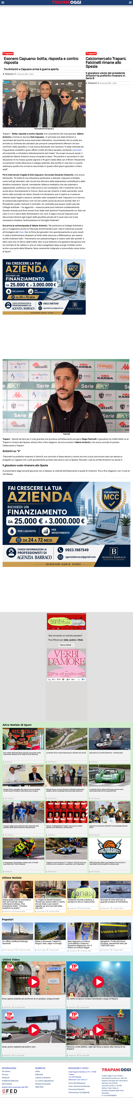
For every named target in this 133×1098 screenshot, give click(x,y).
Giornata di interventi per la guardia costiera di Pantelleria (114, 901)
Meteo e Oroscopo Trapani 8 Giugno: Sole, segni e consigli (15, 942)
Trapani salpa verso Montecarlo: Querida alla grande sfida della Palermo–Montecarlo (21, 826)
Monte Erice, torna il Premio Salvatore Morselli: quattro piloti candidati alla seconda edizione (65, 790)
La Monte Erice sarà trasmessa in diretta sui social (66, 753)
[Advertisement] (66, 28)
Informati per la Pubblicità (78, 1092)
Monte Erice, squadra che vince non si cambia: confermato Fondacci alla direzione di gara (21, 790)
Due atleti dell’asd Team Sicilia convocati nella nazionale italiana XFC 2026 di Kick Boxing (22, 753)
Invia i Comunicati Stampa (79, 1086)
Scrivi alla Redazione (76, 1083)
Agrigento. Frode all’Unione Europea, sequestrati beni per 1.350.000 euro (81, 943)
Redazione (9, 74)
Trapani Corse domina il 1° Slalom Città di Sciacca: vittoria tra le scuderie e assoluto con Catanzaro (66, 863)
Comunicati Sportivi (76, 1089)
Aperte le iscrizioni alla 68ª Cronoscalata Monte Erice (108, 826)
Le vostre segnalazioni (44, 1081)
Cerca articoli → (66, 645)
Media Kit (5, 1078)
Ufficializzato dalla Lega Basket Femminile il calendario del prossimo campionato (107, 863)
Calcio (32, 74)
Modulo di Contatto (43, 1084)
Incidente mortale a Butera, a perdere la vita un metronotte (81, 901)
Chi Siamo (6, 1071)
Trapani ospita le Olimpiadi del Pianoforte (114, 942)
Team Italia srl (82, 1080)
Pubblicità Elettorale (10, 1081)
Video (37, 1071)
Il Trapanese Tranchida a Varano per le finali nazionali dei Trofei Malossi (20, 863)
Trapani (8, 53)
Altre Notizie (7, 1084)
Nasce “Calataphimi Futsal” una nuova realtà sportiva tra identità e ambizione (64, 826)
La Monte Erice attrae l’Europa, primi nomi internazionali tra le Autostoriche (106, 790)
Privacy (5, 1074)
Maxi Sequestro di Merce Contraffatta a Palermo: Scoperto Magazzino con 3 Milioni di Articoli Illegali (47, 944)
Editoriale (39, 1074)
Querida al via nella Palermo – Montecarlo (106, 753)
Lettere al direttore (43, 1078)
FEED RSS (39, 1087)
